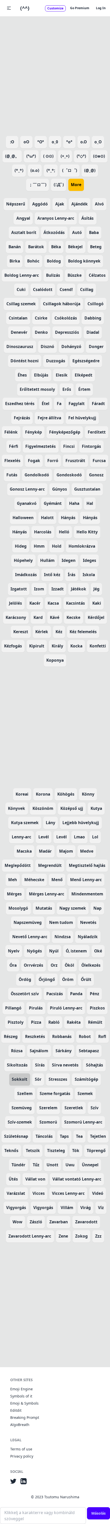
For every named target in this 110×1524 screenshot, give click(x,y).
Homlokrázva (82, 546)
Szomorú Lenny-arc (83, 1122)
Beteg (96, 247)
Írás (71, 574)
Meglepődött (18, 865)
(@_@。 (12, 156)
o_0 (55, 142)
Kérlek (41, 631)
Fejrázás (22, 418)
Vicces (38, 1193)
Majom (66, 851)
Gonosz (96, 475)
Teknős (11, 1150)
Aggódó (40, 204)
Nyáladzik (88, 936)
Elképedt (83, 375)
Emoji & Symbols (24, 1403)
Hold (56, 546)
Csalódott (42, 289)
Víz (101, 1207)
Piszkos (97, 1008)
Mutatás (44, 908)
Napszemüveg (28, 922)
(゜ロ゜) (69, 170)
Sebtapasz (89, 1051)
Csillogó (95, 304)
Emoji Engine (21, 1389)
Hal (89, 503)
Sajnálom (39, 1051)
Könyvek (16, 808)
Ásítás (87, 218)
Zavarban (58, 1222)
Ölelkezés (91, 965)
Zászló (36, 1222)
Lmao (79, 837)
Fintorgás (91, 446)
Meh (12, 879)
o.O (83, 142)
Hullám (47, 560)
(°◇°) (81, 156)
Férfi (13, 446)
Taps (64, 1136)
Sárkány (64, 1051)
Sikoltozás (17, 1065)
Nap (97, 908)
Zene (63, 1236)
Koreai (22, 794)
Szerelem (48, 1108)
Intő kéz (52, 574)
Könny (88, 794)
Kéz (59, 631)
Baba (94, 232)
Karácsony (16, 617)
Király (57, 646)
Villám (67, 1207)
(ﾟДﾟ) (59, 184)
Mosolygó (18, 908)
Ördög (25, 979)
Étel (45, 403)
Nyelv (13, 951)
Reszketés (35, 1036)
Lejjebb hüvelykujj (80, 822)
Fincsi (69, 446)
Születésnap (16, 1136)
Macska (24, 851)
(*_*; (51, 170)
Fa (59, 403)
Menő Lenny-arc (86, 879)
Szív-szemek (20, 1122)
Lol (95, 837)
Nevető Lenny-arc (29, 936)
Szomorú (48, 1122)
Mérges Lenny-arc (46, 894)
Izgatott (18, 589)
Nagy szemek (72, 908)
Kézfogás (13, 646)
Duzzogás (55, 361)
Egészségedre (86, 361)
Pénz (94, 993)
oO (26, 142)
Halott (47, 517)
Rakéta (74, 1022)
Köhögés (65, 794)
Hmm (39, 546)
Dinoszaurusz (19, 346)
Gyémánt (53, 503)
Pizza (36, 1022)
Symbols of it (21, 1396)
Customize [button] (55, 8)
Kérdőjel (96, 617)
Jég (96, 589)
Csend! (66, 289)
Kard (38, 617)
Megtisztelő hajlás (87, 865)
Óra (13, 965)
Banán (14, 247)
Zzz (98, 1236)
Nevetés (88, 922)
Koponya (55, 660)
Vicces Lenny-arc (68, 1193)
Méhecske (34, 879)
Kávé (54, 617)
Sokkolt (19, 1079)
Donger (96, 346)
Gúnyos (59, 489)
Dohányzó (71, 346)
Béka (56, 247)
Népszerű (15, 204)
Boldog (54, 261)
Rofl (102, 1036)
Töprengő (96, 1150)
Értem (84, 389)
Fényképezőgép (64, 432)
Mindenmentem (87, 894)
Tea (79, 1136)
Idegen (68, 560)
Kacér (34, 603)
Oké (98, 951)
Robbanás (62, 1036)
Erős (66, 389)
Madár (45, 851)
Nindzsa (62, 936)
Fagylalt (77, 403)
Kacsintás (75, 603)
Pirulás (36, 1008)
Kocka (76, 646)
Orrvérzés (33, 965)
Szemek (85, 1093)
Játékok (78, 589)
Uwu (69, 1165)
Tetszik (33, 1150)
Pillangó (13, 1008)
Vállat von (35, 1179)
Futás (11, 475)
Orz (54, 965)
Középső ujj (71, 808)
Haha (74, 503)
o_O (98, 142)
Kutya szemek (25, 822)
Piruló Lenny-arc (66, 1008)
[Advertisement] (55, 75)
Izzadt (57, 589)
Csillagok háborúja (61, 304)
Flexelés (12, 460)
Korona (43, 794)
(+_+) (65, 156)
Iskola (89, 574)
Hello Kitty (87, 532)
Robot (85, 1036)
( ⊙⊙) (48, 156)
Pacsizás (54, 993)
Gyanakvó (27, 503)
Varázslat (16, 1193)
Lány (50, 822)
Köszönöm (42, 808)
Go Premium (79, 8)
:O (12, 142)
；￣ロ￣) (37, 184)
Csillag (86, 289)
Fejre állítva (49, 418)
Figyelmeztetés (40, 446)
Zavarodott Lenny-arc (29, 1236)
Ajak (59, 204)
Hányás (68, 517)
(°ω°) (31, 156)
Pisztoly (16, 1022)
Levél (43, 837)
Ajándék (79, 204)
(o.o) (34, 170)
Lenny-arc (21, 837)
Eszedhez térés (20, 403)
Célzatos (97, 275)
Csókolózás (65, 318)
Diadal (92, 332)
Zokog (81, 1236)
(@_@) (89, 170)
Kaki (96, 603)
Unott (52, 1165)
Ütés (13, 1179)
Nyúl (54, 951)
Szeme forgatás (55, 1093)
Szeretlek (73, 1108)
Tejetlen (98, 1136)
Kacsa (53, 603)
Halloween (23, 517)
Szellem (24, 1093)
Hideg (21, 546)
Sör (38, 1079)
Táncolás (44, 1136)
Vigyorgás (16, 1207)
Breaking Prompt (24, 1417)
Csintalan (18, 318)
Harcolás (42, 532)
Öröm (67, 979)
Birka (14, 261)
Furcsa (99, 460)
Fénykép (33, 432)
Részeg (11, 1036)
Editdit (15, 1410)
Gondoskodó (69, 475)
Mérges (14, 894)
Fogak (34, 460)
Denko (41, 332)
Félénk (11, 432)
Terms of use (21, 1449)
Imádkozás (26, 574)
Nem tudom (61, 922)
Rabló (54, 1022)
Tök (75, 1150)
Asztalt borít (23, 232)
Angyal (23, 218)
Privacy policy (21, 1456)
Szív (94, 1108)
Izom (39, 589)
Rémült (95, 1022)
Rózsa (17, 1051)
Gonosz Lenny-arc (27, 489)
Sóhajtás (94, 1065)
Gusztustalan (87, 489)
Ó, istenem (76, 951)
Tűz (36, 1165)
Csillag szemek (21, 304)
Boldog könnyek (84, 261)
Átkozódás (54, 232)
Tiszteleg (56, 1150)
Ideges (89, 560)
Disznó (47, 346)
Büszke (75, 275)
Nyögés (34, 951)
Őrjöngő (47, 979)
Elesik (62, 375)
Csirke (41, 318)
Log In (101, 8)
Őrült (86, 979)
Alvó (99, 204)
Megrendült (50, 865)
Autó (77, 232)
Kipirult (36, 646)
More (76, 184)
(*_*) (19, 170)
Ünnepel (90, 1165)
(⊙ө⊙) (99, 156)
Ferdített (97, 432)
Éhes (22, 375)
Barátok (36, 247)
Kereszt (20, 631)
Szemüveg (22, 1108)
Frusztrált (75, 460)
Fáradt (98, 403)
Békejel (75, 247)
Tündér (18, 1165)
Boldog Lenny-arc (21, 275)
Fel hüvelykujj (82, 418)
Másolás (98, 1513)
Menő (57, 879)
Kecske (73, 617)
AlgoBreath (19, 1424)
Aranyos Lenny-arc (55, 218)
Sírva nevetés (65, 1065)
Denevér (19, 332)
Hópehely (23, 560)
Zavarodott (86, 1222)
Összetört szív (25, 993)
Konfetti (98, 646)
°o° (69, 142)
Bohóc (33, 261)
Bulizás (53, 275)
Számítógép (86, 1079)
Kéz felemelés (83, 631)
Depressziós (67, 332)
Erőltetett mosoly (37, 389)
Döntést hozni (24, 361)
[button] (9, 8)
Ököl (69, 965)
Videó (97, 1193)
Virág (85, 1207)
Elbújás (41, 375)
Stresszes (58, 1079)
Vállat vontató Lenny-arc (76, 1179)
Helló (64, 532)
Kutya (96, 808)
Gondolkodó (37, 475)
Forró (52, 460)
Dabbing (92, 318)
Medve (86, 851)
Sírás (40, 1065)
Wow (17, 1222)
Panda (76, 993)
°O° (40, 142)
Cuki (21, 289)
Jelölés (15, 603)
